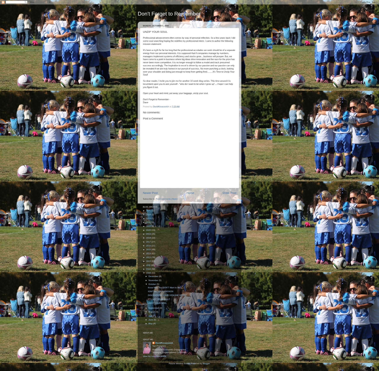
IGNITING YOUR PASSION (160, 291)
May (150, 323)
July (150, 316)
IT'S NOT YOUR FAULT (159, 299)
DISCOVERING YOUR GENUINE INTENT (167, 295)
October (152, 284)
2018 (148, 238)
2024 (148, 215)
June (151, 320)
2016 (148, 246)
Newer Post (150, 192)
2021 (148, 226)
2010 (148, 269)
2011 (148, 265)
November (153, 280)
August (152, 312)
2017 (148, 242)
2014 (148, 253)
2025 (148, 211)
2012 (148, 261)
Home (190, 192)
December (153, 276)
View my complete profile (154, 356)
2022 (148, 222)
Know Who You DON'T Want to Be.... (165, 288)
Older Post (229, 192)
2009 (148, 273)
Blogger (206, 363)
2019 (148, 234)
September (153, 308)
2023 (148, 218)
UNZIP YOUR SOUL (157, 303)
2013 (148, 257)
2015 (148, 249)
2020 (148, 230)
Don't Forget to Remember (169, 14)
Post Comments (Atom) (167, 199)
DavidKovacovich (164, 343)
